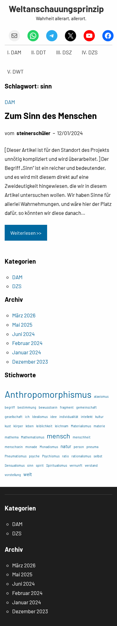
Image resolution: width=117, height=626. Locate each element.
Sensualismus (15, 465)
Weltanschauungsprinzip (56, 8)
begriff (10, 407)
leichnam (61, 426)
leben (30, 426)
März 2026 (24, 315)
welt (27, 474)
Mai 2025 (22, 324)
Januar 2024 (26, 352)
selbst (98, 456)
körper (18, 426)
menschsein (14, 447)
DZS (17, 286)
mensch (58, 436)
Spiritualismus (56, 465)
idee (53, 417)
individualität (68, 417)
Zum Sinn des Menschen (51, 115)
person (79, 447)
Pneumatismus (16, 456)
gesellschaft (13, 417)
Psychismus (51, 456)
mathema (11, 437)
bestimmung (26, 407)
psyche (34, 456)
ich (27, 417)
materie (99, 426)
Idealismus (40, 417)
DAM (10, 102)
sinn (30, 465)
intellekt (87, 417)
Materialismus (81, 426)
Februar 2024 (27, 343)
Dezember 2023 (30, 361)
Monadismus (49, 447)
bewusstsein (48, 407)
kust (8, 426)
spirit (40, 465)
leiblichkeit (44, 426)
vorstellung (13, 475)
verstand (91, 465)
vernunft (76, 465)
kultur (99, 417)
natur (66, 446)
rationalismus (81, 456)
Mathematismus (32, 437)
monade (31, 447)
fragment (67, 407)
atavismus (101, 396)
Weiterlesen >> (25, 233)
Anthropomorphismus (48, 394)
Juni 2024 (23, 334)
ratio (65, 456)
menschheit (81, 437)
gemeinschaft (86, 407)
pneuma (92, 447)
